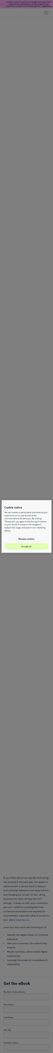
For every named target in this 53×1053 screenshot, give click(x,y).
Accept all (26, 546)
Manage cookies (26, 538)
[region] (26, 526)
